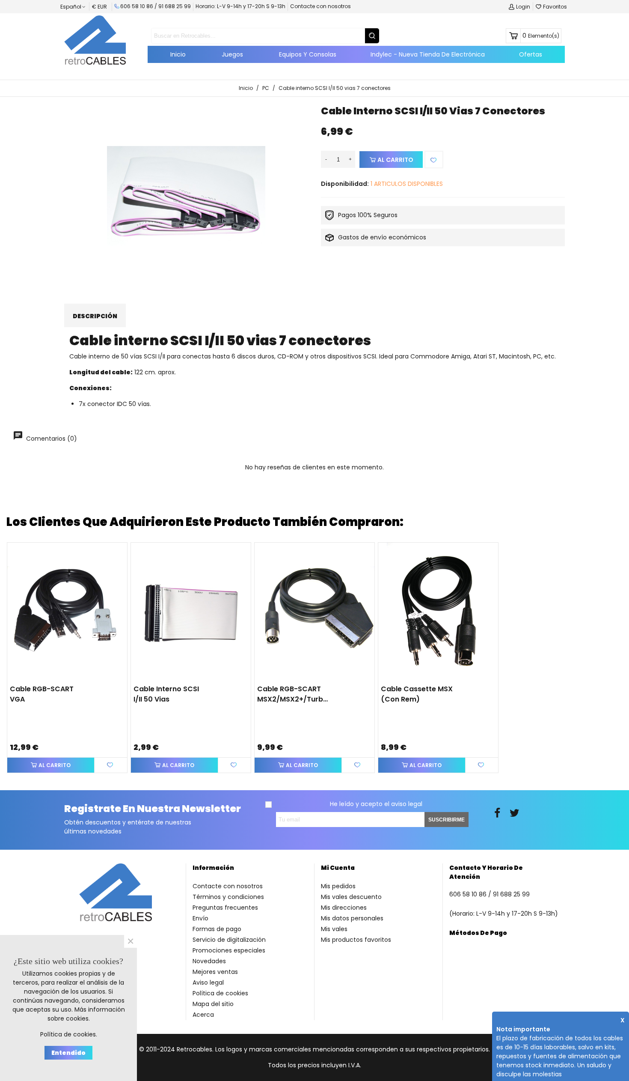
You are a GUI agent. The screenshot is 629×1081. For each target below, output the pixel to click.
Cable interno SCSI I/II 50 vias (166, 694)
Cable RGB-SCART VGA (42, 694)
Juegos (232, 54)
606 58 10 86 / (139, 6)
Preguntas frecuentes (225, 907)
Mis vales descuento (351, 897)
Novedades (209, 961)
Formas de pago (217, 929)
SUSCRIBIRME (446, 820)
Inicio (178, 54)
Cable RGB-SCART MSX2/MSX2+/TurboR (293, 694)
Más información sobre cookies (86, 1014)
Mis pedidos (338, 886)
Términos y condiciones (228, 897)
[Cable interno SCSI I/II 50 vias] (191, 611)
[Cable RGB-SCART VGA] (67, 611)
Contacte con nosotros (320, 6)
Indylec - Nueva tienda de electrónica (428, 54)
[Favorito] (433, 159)
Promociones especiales (229, 950)
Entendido (68, 1052)
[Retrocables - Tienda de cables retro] (95, 39)
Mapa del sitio (213, 1004)
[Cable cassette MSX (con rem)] (438, 611)
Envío (200, 918)
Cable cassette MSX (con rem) (417, 694)
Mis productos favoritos (356, 939)
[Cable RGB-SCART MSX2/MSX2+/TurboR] (314, 611)
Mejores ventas (215, 972)
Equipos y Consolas (307, 54)
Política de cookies (220, 993)
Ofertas (530, 54)
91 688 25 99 (174, 6)
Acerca (203, 1014)
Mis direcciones (344, 907)
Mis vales (334, 929)
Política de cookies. (68, 1034)
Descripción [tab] (95, 316)
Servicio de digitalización (229, 939)
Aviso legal (208, 982)
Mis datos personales (352, 918)
